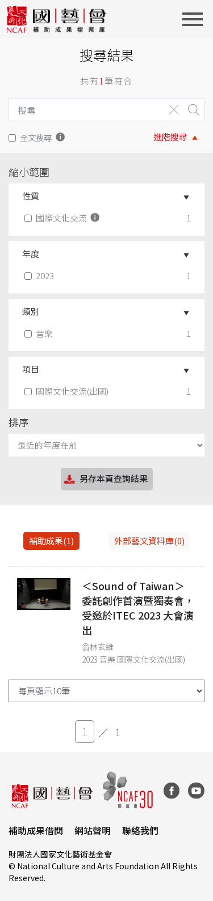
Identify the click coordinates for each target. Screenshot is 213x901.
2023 (45, 275)
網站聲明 (92, 830)
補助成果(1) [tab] (51, 540)
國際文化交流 (62, 218)
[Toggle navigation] (196, 19)
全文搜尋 (36, 137)
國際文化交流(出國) (72, 391)
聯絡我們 (140, 830)
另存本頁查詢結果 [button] (114, 478)
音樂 (44, 333)
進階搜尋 (170, 137)
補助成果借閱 (36, 830)
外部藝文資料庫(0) (149, 540)
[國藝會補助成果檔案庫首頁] (57, 19)
